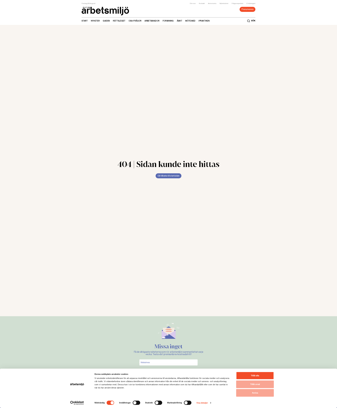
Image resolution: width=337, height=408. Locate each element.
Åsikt (179, 21)
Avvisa (255, 393)
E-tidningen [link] (251, 3)
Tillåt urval (255, 384)
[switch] (136, 403)
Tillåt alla (255, 375)
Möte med (190, 21)
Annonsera (212, 3)
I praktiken (204, 21)
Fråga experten (237, 3)
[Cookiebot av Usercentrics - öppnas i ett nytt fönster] (77, 403)
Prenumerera (247, 9)
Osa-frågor (135, 21)
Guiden (106, 21)
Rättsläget (119, 21)
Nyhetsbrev (224, 3)
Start (85, 21)
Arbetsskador (152, 21)
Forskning (168, 21)
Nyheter (95, 21)
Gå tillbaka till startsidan (168, 175)
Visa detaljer (202, 403)
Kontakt (202, 3)
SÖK (253, 21)
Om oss (193, 3)
